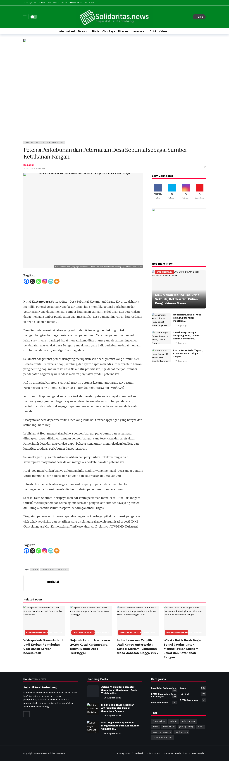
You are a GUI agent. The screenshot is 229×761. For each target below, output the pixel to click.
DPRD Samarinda (164, 272)
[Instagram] (44, 281)
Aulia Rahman (189, 721)
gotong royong (186, 727)
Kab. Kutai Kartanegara (163, 688)
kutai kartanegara (162, 732)
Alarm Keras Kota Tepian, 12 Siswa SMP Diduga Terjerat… (188, 353)
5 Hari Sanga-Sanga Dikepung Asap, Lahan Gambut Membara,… (186, 335)
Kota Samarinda (163, 702)
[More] (57, 281)
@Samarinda (159, 721)
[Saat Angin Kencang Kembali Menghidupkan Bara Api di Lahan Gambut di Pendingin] (93, 727)
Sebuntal (62, 569)
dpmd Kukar (169, 727)
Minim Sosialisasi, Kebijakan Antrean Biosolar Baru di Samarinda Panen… (117, 707)
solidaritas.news (56, 753)
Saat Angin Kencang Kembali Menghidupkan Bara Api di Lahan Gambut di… (120, 725)
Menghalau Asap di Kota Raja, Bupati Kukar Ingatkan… (187, 317)
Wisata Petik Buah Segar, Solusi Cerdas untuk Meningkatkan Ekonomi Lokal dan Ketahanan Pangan (183, 648)
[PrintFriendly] (50, 281)
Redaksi (28, 164)
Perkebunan (47, 569)
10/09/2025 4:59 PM (34, 168)
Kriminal (192, 694)
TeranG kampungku (162, 737)
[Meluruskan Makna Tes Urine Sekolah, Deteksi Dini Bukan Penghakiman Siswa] (179, 289)
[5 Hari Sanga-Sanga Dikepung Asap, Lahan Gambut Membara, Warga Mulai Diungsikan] (161, 337)
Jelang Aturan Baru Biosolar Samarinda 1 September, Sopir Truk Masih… (119, 690)
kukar (200, 727)
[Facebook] (26, 281)
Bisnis (192, 688)
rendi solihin (181, 732)
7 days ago (181, 325)
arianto (173, 721)
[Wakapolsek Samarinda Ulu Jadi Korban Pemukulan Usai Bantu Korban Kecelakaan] (44, 621)
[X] (32, 281)
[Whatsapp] (38, 281)
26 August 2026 (112, 697)
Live (200, 17)
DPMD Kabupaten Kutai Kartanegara (44, 143)
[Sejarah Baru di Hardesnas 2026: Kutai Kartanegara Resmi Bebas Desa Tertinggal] (91, 621)
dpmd (35, 569)
